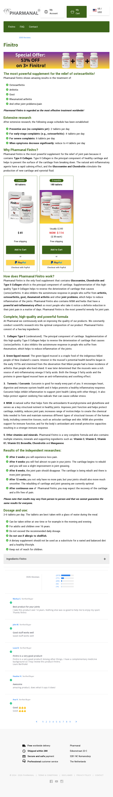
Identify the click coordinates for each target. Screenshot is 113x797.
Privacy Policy (84, 775)
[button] (36, 721)
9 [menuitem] (70, 721)
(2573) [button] (58, 575)
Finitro (11, 26)
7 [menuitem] (63, 721)
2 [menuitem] (46, 721)
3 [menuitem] (49, 721)
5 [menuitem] (56, 721)
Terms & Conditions (48, 775)
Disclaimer (67, 775)
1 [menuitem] (43, 721)
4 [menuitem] (53, 721)
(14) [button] (57, 586)
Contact (33, 26)
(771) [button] (57, 578)
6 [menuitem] (59, 721)
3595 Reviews (25, 37)
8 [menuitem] (66, 721)
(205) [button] (57, 581)
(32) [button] (57, 584)
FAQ (22, 26)
